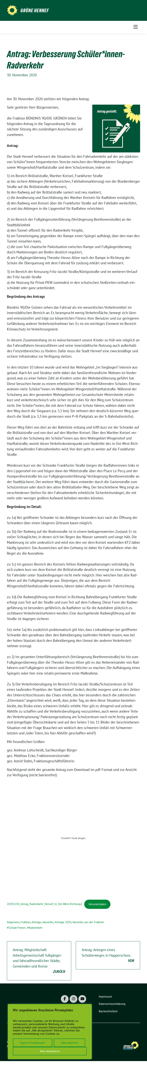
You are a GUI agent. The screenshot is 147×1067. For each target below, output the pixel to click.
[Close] (88, 1007)
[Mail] (82, 999)
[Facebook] (65, 999)
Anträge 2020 (63, 922)
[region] (50, 1031)
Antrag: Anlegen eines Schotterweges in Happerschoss (108, 955)
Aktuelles (48, 922)
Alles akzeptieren (50, 1051)
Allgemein (13, 922)
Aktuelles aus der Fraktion (88, 922)
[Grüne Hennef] (12, 10)
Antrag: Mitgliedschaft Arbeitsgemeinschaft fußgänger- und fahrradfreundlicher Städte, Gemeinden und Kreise (39, 960)
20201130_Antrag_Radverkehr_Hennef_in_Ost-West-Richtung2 (44, 904)
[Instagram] (73, 999)
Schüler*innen (16, 927)
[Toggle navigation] (135, 27)
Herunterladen (97, 904)
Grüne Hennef (34, 10)
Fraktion (25, 922)
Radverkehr (35, 927)
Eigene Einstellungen (32, 1042)
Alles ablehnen (69, 1042)
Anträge (36, 922)
